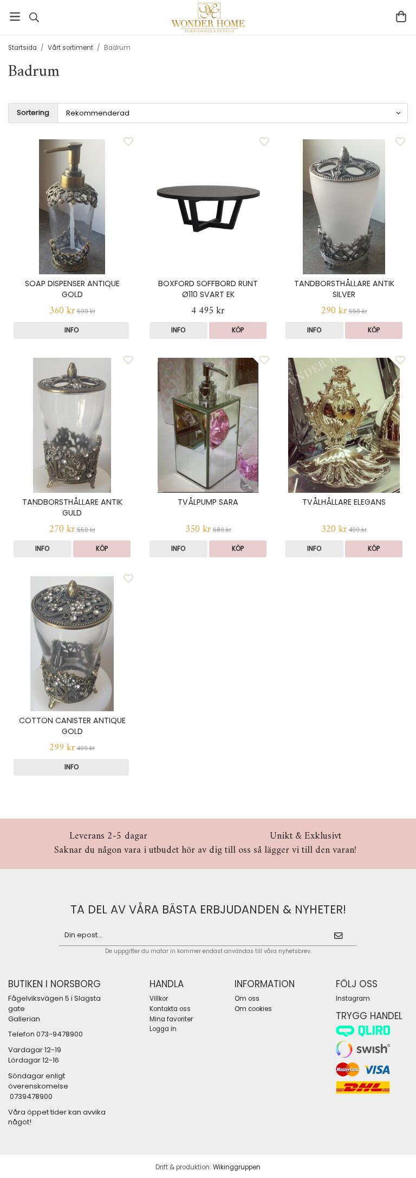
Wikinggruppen (237, 1167)
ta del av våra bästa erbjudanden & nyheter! (208, 909)
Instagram (353, 998)
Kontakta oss (170, 1009)
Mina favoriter (171, 1019)
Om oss (247, 998)
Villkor (159, 998)
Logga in (163, 1029)
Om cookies (253, 1009)
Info (71, 330)
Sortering (33, 113)
